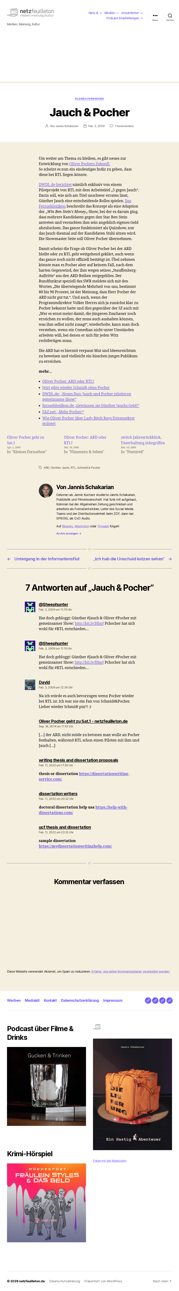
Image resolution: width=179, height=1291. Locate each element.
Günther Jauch (60, 467)
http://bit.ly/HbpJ (89, 623)
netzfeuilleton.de (32, 1281)
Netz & (93, 13)
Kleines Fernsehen (89, 98)
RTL (73, 467)
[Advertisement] (89, 57)
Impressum (112, 1000)
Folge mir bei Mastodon (109, 1161)
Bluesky (67, 526)
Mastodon (82, 526)
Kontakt (50, 1000)
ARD (46, 467)
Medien (110, 13)
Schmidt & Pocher (88, 467)
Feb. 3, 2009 (96, 126)
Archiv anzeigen (68, 533)
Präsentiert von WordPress (103, 1281)
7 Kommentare (124, 126)
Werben (14, 1000)
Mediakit (32, 1000)
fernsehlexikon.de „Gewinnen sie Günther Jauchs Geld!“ (90, 405)
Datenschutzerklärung (80, 1000)
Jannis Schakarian (66, 126)
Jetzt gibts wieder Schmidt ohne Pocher (76, 387)
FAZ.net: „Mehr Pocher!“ (63, 412)
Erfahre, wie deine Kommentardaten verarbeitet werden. (130, 971)
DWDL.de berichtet (55, 184)
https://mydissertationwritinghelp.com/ (75, 846)
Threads (103, 526)
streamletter (130, 13)
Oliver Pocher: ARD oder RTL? (68, 381)
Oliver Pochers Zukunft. (89, 164)
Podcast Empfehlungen (122, 18)
